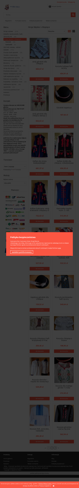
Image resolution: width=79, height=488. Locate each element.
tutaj (59, 248)
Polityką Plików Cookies (45, 484)
